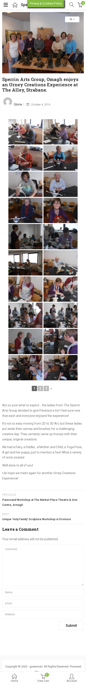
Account (72, 680)
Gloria (18, 104)
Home (14, 680)
